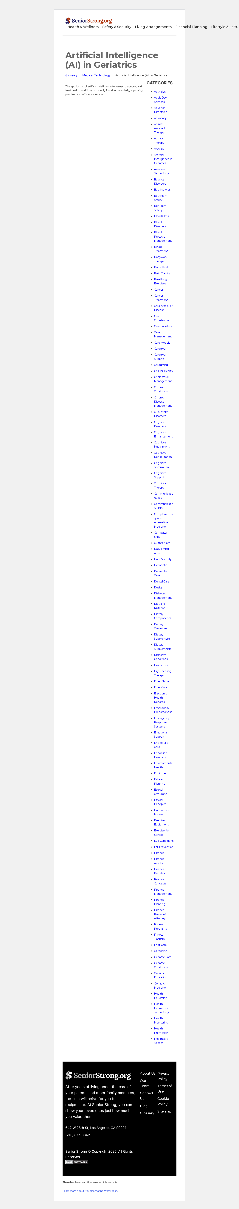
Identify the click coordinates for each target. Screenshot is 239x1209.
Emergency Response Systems (161, 722)
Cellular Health (163, 371)
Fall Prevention (163, 847)
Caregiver (160, 348)
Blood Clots (161, 216)
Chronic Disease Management (163, 402)
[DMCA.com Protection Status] (76, 1162)
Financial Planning (191, 27)
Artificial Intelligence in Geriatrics (163, 159)
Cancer (158, 289)
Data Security (163, 559)
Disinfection (161, 665)
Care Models (162, 342)
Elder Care (160, 687)
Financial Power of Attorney (160, 914)
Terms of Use (164, 1088)
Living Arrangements (153, 27)
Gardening (160, 951)
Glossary (71, 75)
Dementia (160, 565)
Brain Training (162, 273)
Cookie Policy (163, 1101)
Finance (159, 853)
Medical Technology (96, 75)
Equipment (161, 773)
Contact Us (146, 1096)
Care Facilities (163, 326)
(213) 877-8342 (77, 1135)
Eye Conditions (163, 840)
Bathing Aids (162, 189)
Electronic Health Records (160, 698)
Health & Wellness (83, 27)
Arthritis (159, 148)
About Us (147, 1073)
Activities (160, 91)
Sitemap (164, 1111)
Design (158, 587)
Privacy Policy (163, 1076)
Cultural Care (162, 543)
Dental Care (161, 581)
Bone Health (162, 267)
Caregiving (161, 365)
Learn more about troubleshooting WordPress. (90, 1190)
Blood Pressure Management (163, 236)
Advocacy (160, 118)
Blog (144, 1106)
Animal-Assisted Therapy (159, 128)
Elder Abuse (162, 681)
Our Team (145, 1083)
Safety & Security (116, 27)
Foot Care (160, 945)
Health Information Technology (161, 1008)
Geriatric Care (162, 957)
